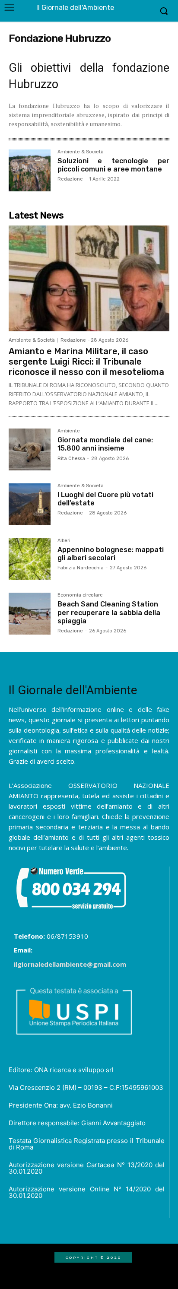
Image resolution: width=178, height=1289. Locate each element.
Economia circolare (80, 595)
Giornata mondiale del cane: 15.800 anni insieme (105, 444)
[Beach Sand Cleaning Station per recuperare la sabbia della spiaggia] (30, 614)
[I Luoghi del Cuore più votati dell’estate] (30, 504)
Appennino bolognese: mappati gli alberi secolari (110, 554)
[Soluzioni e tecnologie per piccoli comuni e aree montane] (30, 170)
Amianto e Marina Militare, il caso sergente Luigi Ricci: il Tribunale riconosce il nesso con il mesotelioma (86, 361)
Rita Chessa (71, 458)
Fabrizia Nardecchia (80, 568)
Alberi (63, 540)
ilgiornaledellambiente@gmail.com (70, 964)
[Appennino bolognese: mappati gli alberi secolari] (30, 559)
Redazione (70, 179)
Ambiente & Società (80, 152)
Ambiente (68, 431)
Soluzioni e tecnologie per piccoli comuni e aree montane (113, 165)
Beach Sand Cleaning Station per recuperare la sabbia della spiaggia (108, 612)
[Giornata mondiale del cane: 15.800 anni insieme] (30, 449)
